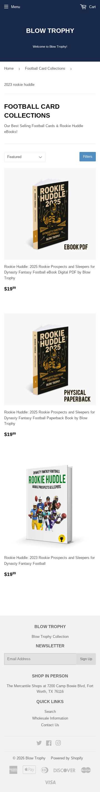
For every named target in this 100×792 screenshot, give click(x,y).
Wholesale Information (50, 718)
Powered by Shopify (67, 758)
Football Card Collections (45, 68)
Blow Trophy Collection (50, 636)
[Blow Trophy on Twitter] (39, 744)
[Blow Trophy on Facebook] (49, 744)
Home (9, 68)
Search (50, 711)
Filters (87, 157)
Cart (92, 7)
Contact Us (50, 725)
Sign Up (86, 659)
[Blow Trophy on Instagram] (58, 744)
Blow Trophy (50, 30)
